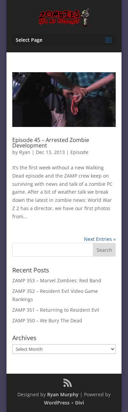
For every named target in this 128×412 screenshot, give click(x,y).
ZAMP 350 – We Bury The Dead (47, 320)
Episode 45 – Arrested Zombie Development (50, 142)
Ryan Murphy (63, 394)
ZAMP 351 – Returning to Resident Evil (55, 310)
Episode (79, 152)
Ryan (24, 152)
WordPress (57, 402)
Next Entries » (100, 239)
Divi (79, 402)
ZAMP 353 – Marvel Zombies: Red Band (56, 280)
